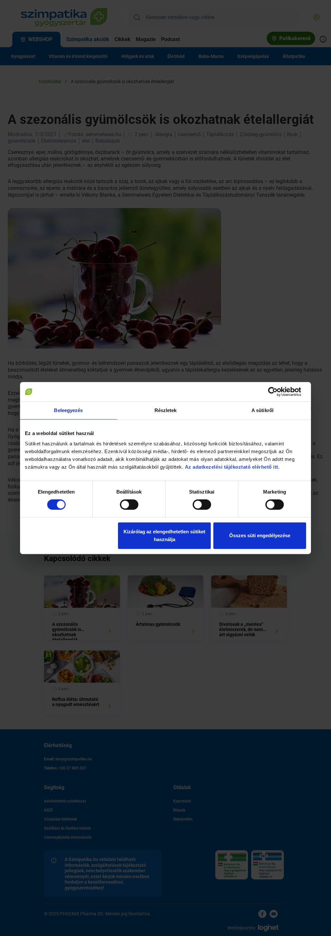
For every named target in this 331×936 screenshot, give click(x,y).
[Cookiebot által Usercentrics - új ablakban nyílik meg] (278, 392)
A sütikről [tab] (262, 410)
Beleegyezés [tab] (68, 410)
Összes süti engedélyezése (259, 535)
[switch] (129, 504)
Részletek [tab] (166, 410)
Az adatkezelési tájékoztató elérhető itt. (233, 467)
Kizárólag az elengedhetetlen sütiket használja (164, 535)
